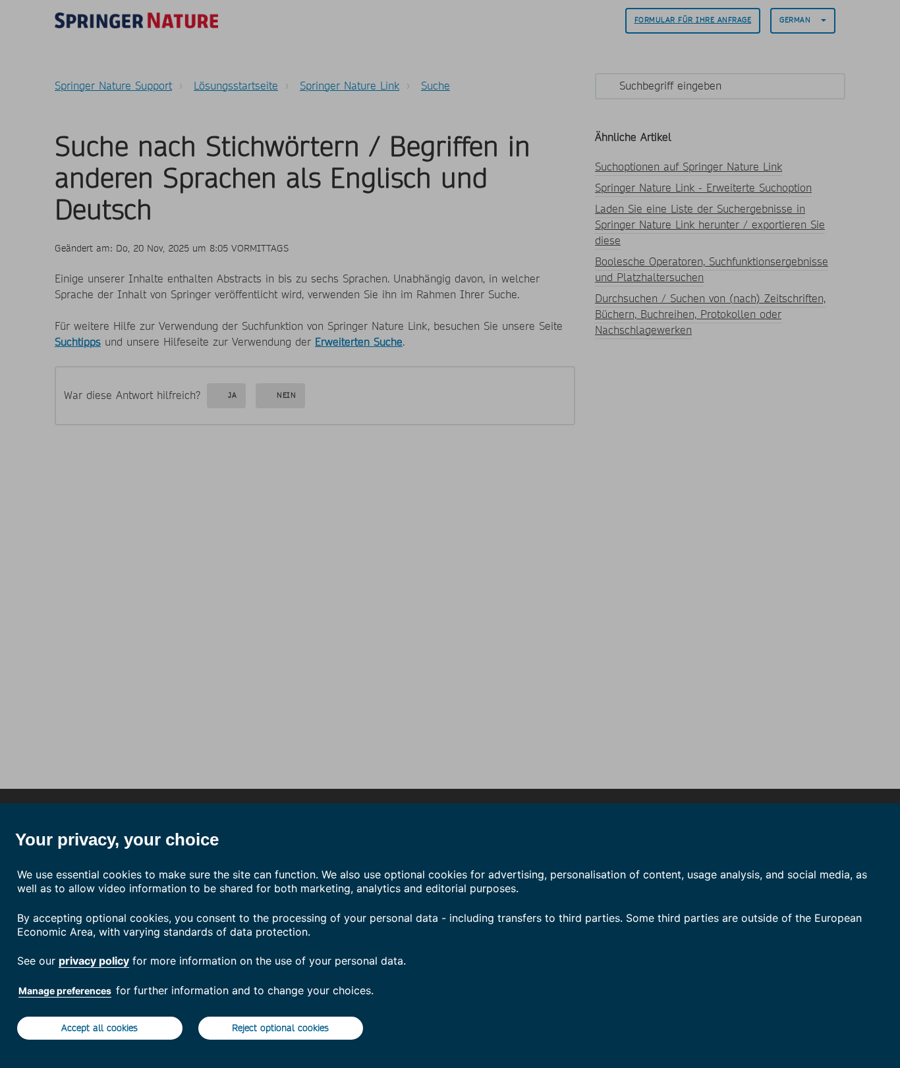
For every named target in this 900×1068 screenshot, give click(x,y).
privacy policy (94, 960)
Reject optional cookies (280, 1027)
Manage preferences (64, 990)
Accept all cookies (99, 1027)
